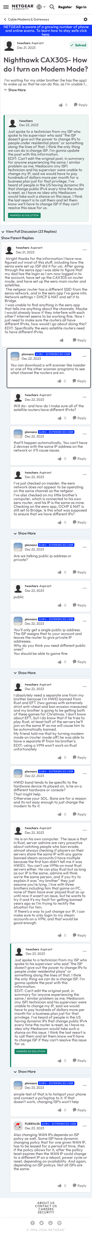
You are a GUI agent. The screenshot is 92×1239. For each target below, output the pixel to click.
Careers (46, 1209)
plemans (28, 354)
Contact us (46, 1206)
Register (65, 7)
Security (46, 1212)
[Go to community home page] (23, 7)
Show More (17, 90)
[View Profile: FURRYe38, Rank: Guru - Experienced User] (18, 1126)
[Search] (52, 7)
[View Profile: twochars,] (12, 122)
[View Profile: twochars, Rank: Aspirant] (9, 45)
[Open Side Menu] (6, 7)
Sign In (81, 7)
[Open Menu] (85, 19)
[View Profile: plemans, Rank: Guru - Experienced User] (14, 356)
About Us (46, 1203)
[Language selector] (41, 6)
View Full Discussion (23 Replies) (31, 232)
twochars (23, 43)
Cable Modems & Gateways (28, 19)
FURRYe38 (32, 1123)
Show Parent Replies (17, 238)
